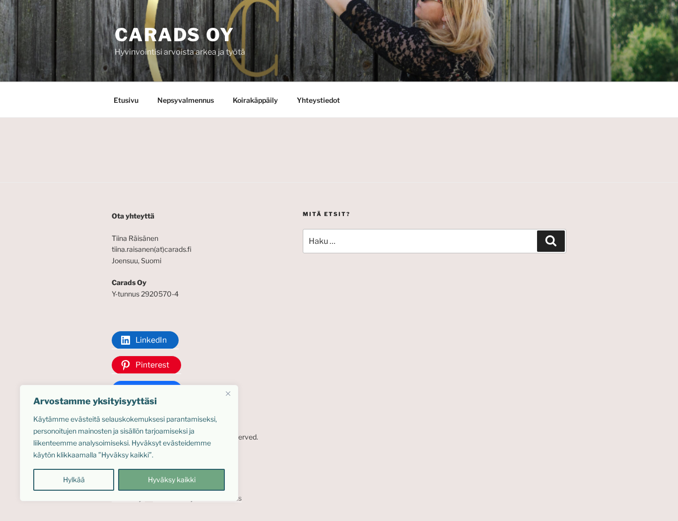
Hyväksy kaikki (172, 479)
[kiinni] (228, 393)
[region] (129, 443)
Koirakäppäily (255, 100)
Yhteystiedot (318, 100)
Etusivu (126, 100)
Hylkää (74, 479)
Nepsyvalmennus (185, 100)
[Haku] (551, 240)
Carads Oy (175, 35)
